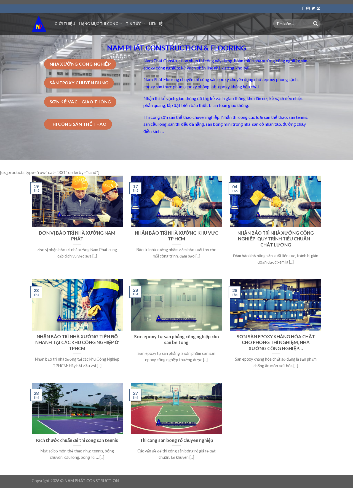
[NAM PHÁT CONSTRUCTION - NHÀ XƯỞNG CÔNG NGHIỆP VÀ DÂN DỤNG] (39, 23)
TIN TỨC (133, 24)
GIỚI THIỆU (65, 24)
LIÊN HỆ (156, 24)
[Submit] (315, 23)
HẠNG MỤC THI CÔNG (98, 24)
